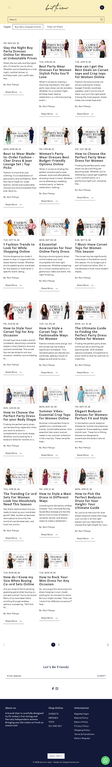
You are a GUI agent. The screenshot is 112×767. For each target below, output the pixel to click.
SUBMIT (101, 676)
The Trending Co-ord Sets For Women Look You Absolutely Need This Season (20, 499)
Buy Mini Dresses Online (28, 27)
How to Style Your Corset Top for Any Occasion (18, 331)
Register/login (81, 713)
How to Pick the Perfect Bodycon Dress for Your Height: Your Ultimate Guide (88, 501)
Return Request (82, 738)
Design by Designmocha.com (66, 762)
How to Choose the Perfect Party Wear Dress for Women (90, 157)
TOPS (51, 722)
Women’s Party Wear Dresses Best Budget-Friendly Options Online (54, 159)
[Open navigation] (9, 7)
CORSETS (53, 713)
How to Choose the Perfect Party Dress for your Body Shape (19, 416)
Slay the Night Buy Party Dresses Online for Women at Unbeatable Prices (20, 53)
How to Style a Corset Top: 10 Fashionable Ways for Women (53, 333)
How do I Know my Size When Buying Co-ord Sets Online (18, 580)
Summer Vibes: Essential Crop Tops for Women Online (55, 414)
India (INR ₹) (56, 756)
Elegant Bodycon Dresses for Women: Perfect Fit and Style (91, 414)
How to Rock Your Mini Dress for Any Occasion (54, 580)
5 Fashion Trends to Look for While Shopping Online (19, 248)
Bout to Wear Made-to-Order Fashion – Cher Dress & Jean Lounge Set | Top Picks (19, 161)
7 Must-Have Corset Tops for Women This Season (91, 248)
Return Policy (81, 722)
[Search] (101, 19)
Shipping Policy (82, 730)
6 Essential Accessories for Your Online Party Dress (55, 248)
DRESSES (53, 718)
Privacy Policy (81, 726)
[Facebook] (53, 688)
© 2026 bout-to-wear (42, 762)
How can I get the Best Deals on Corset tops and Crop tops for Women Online (91, 71)
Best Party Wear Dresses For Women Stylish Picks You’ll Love (55, 71)
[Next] (108, 644)
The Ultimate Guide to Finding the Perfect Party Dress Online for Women (91, 333)
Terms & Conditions (84, 734)
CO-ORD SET (55, 726)
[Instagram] (56, 688)
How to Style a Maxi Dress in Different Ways (55, 497)
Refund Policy (81, 718)
